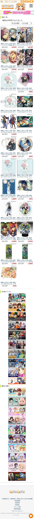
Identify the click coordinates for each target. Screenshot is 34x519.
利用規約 (17, 505)
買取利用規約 (17, 509)
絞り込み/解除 (15, 23)
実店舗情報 (17, 500)
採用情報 (17, 502)
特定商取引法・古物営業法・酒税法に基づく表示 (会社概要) (17, 498)
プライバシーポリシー (17, 511)
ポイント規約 (17, 507)
